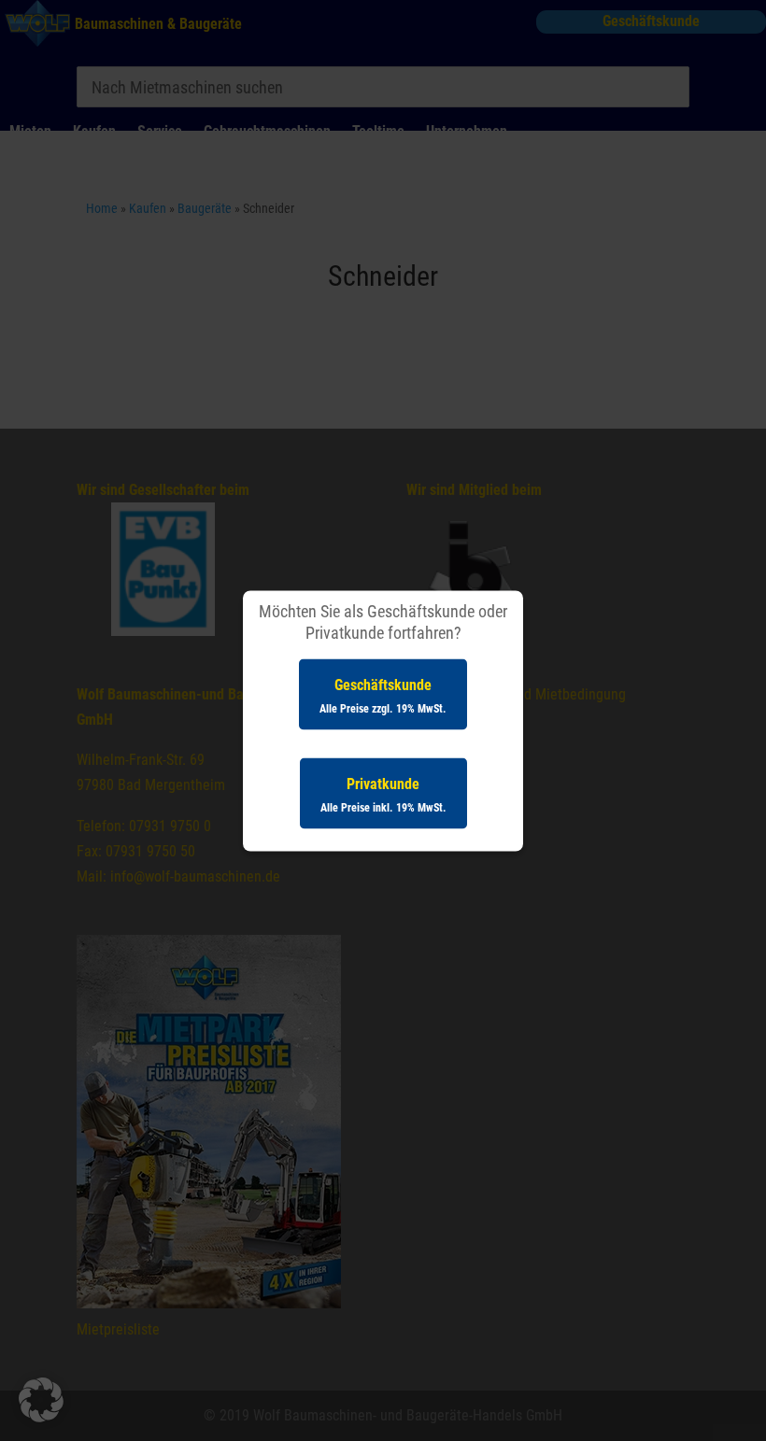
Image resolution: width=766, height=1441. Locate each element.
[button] (41, 1400)
